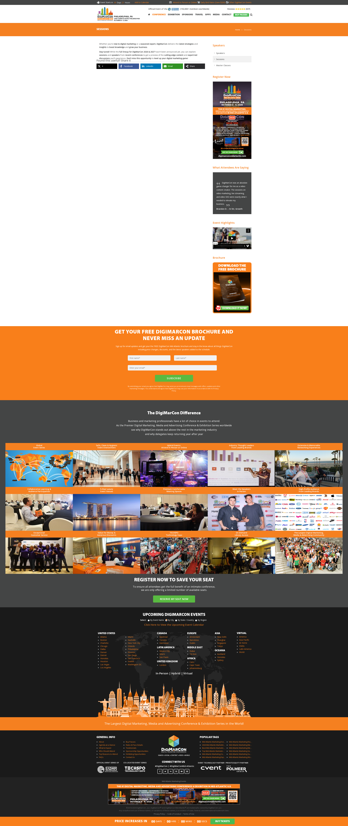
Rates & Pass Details (134, 745)
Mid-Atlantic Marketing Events (213, 742)
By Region (202, 620)
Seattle (131, 661)
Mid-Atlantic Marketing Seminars (240, 751)
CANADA (162, 633)
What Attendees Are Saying (231, 167)
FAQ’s (101, 757)
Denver (103, 652)
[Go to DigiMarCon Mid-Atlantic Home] (105, 21)
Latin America (245, 649)
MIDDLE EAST (195, 647)
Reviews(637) (238, 9)
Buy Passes (131, 742)
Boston (103, 640)
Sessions (220, 59)
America (242, 636)
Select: (143, 620)
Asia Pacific (244, 640)
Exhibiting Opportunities (136, 754)
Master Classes (223, 65)
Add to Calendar (142, 2)
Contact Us (130, 757)
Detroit (103, 655)
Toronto (163, 640)
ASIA (217, 633)
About (101, 742)
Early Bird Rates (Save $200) (213, 2)
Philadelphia (133, 649)
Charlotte (104, 643)
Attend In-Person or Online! (185, 2)
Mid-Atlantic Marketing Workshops (240, 757)
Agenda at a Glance (107, 745)
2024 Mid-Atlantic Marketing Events (213, 745)
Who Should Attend (107, 751)
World (241, 652)
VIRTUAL (242, 633)
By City (171, 620)
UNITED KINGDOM (167, 661)
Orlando (131, 646)
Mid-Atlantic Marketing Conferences (213, 754)
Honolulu (104, 658)
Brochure (219, 258)
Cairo (192, 662)
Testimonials (131, 748)
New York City (134, 643)
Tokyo (220, 646)
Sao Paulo (163, 657)
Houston (104, 661)
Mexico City (164, 651)
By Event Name (157, 620)
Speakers (219, 45)
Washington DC (135, 664)
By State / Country (186, 620)
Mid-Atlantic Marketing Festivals (240, 742)
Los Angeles (105, 667)
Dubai (192, 651)
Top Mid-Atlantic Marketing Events (213, 751)
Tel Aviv (193, 654)
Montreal (163, 637)
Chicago (103, 646)
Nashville (132, 640)
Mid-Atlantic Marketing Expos (213, 757)
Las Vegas (104, 664)
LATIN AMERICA (166, 647)
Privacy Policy (159, 814)
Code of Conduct (174, 814)
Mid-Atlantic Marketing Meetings (240, 745)
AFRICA (191, 658)
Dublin (192, 643)
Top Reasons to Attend (108, 754)
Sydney (220, 660)
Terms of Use (188, 814)
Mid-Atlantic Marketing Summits (240, 754)
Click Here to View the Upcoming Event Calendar (174, 624)
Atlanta (103, 637)
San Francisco (134, 658)
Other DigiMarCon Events (240, 2)
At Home (243, 643)
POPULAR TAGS (209, 737)
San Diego (132, 655)
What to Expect (105, 748)
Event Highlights (224, 223)
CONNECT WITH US (173, 762)
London (162, 665)
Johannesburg (196, 668)
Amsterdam (195, 637)
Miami (130, 637)
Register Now (221, 77)
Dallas (103, 649)
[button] (244, 177)
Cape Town (195, 665)
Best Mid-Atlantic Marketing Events (213, 748)
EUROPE (191, 633)
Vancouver (164, 643)
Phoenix (131, 652)
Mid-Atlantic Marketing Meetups (240, 748)
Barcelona (194, 640)
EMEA (241, 646)
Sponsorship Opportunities (137, 751)
